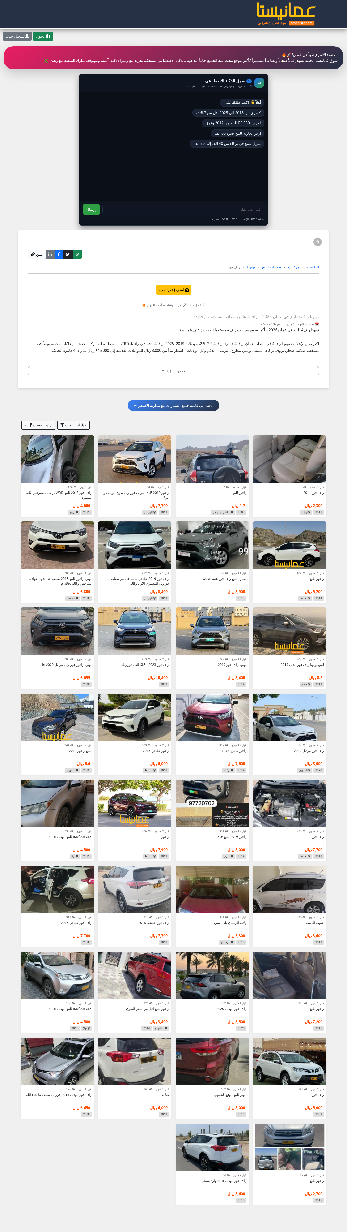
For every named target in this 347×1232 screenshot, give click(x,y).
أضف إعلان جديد (171, 290)
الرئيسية (313, 267)
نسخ (38, 254)
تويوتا (251, 267)
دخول (41, 36)
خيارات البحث (75, 425)
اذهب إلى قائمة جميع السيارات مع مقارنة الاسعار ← (173, 405)
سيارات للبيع (271, 267)
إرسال (91, 209)
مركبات (293, 267)
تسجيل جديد (15, 36)
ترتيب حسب (42, 425)
